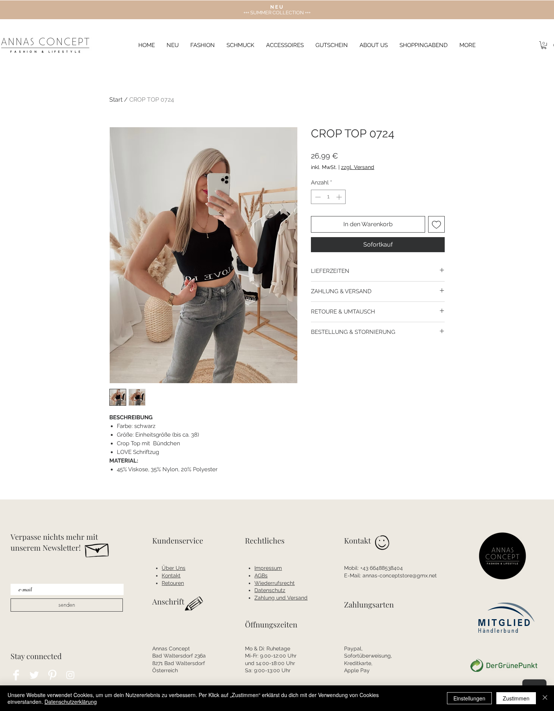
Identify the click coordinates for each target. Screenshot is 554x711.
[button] (467, 45)
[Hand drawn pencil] (194, 604)
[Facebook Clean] (16, 675)
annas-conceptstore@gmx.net (400, 575)
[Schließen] (544, 698)
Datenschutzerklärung (70, 701)
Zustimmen (516, 698)
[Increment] (340, 197)
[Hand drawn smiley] (383, 543)
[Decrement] (317, 197)
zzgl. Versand (357, 167)
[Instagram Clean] (70, 675)
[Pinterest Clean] (52, 675)
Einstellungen (469, 698)
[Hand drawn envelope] (97, 548)
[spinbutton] (328, 197)
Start (115, 99)
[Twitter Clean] (34, 675)
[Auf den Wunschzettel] (436, 224)
